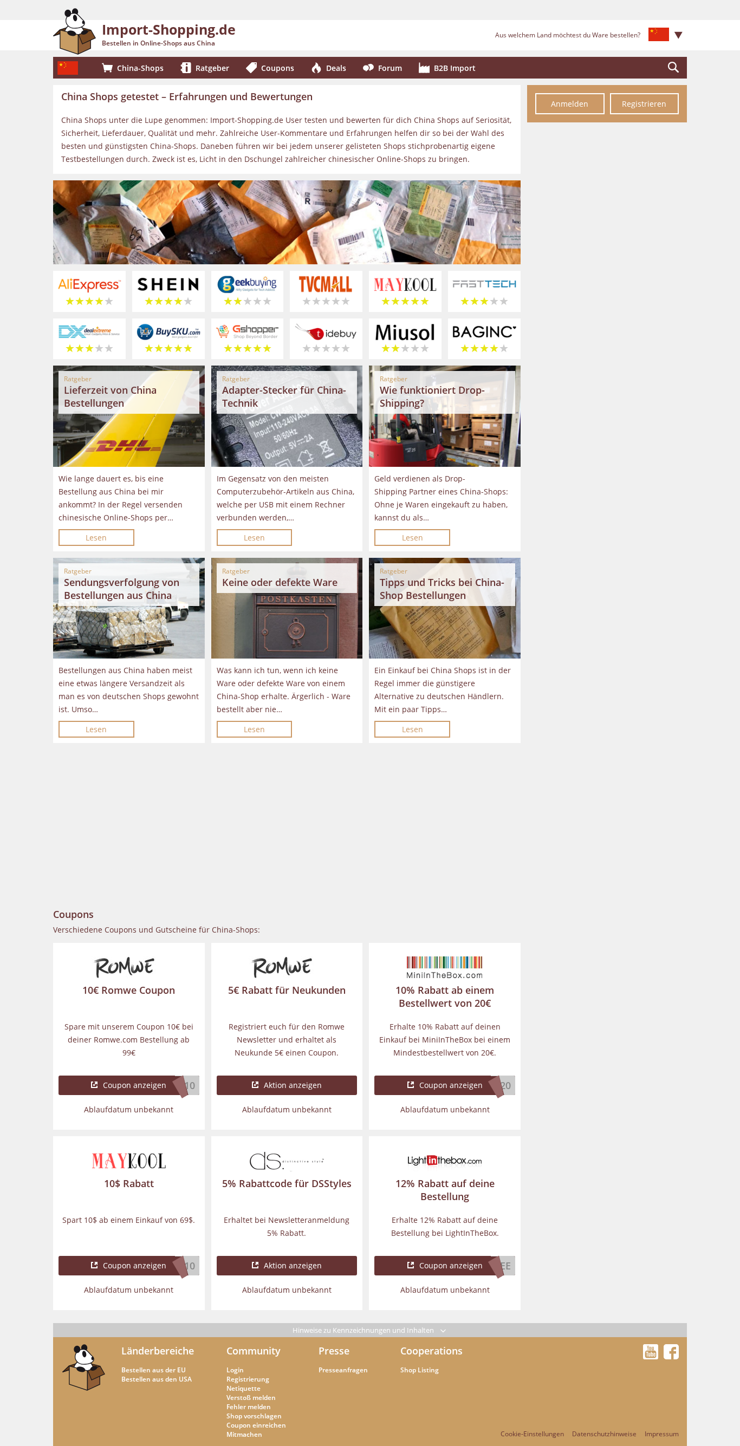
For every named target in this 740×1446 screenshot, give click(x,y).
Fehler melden (248, 1406)
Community (253, 1350)
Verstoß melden (251, 1397)
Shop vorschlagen (254, 1416)
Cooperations (431, 1350)
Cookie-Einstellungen (532, 1433)
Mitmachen (244, 1434)
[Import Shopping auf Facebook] (671, 1356)
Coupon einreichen (256, 1425)
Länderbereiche (157, 1350)
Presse (334, 1350)
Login (235, 1370)
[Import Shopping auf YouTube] (652, 1356)
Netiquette (243, 1388)
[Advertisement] (287, 825)
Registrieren (644, 104)
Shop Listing (419, 1370)
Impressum (662, 1433)
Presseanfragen (343, 1370)
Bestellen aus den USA (156, 1379)
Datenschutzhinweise (604, 1433)
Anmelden (569, 104)
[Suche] (673, 68)
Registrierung (247, 1379)
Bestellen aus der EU (153, 1370)
